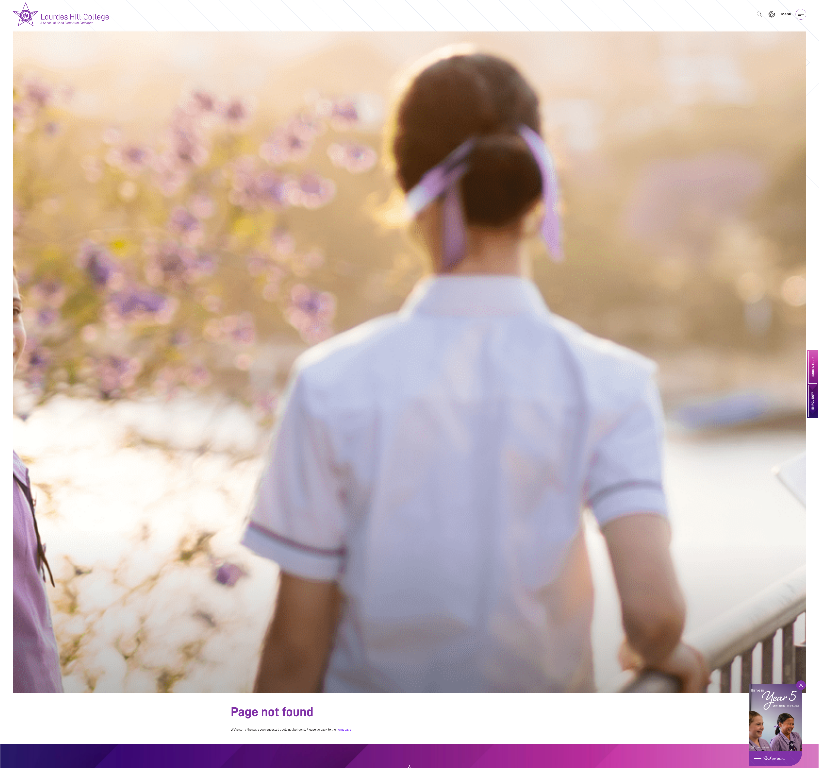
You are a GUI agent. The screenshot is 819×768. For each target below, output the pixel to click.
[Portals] (771, 14)
